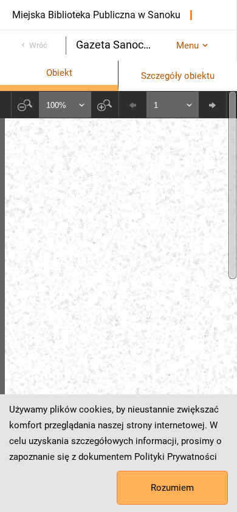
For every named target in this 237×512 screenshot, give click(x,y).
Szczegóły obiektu (178, 75)
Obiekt (59, 72)
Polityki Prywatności (175, 456)
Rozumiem (172, 487)
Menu (187, 45)
